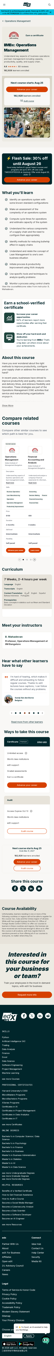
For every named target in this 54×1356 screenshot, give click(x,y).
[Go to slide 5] (34, 713)
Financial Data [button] (33, 503)
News (5, 1274)
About (5, 1248)
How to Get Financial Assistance (17, 1195)
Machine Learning (10, 1073)
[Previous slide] (11, 713)
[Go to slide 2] (27, 559)
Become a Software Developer (16, 1214)
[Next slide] (42, 713)
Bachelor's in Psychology (14, 1143)
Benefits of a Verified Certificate (17, 1191)
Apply (29, 1336)
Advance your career (27, 89)
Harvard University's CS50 (15, 1091)
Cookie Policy (9, 1298)
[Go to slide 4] (29, 713)
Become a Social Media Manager (17, 1202)
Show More (7, 405)
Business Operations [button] (13, 492)
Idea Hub (36, 1244)
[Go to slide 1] (23, 559)
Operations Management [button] (15, 503)
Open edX (7, 1261)
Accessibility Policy (12, 1303)
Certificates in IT (9, 1118)
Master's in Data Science (14, 1167)
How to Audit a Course (13, 1199)
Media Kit (36, 1261)
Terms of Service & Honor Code (18, 1290)
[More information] (30, 174)
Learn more (42, 13)
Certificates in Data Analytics (15, 1114)
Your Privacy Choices (13, 1320)
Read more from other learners (27, 722)
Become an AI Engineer (13, 1218)
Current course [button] (10, 444)
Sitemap (6, 1316)
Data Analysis (8, 1049)
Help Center (38, 1252)
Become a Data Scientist (13, 1210)
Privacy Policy (9, 1294)
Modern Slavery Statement (16, 1311)
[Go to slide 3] (30, 559)
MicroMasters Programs (13, 1095)
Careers (6, 1270)
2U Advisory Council (12, 1265)
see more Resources (12, 1224)
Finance (6, 1053)
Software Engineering (12, 1065)
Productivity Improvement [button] (15, 506)
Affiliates (6, 1257)
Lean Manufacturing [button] (13, 495)
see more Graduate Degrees (15, 1176)
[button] (24, 1016)
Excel (4, 1057)
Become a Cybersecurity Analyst (17, 1206)
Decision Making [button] (34, 495)
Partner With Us (10, 1244)
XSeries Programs (10, 1102)
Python (5, 1037)
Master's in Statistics (11, 1159)
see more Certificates (12, 1124)
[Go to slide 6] (38, 713)
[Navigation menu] (4, 4)
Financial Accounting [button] (35, 499)
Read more (10, 483)
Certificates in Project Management (18, 1110)
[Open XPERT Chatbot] (45, 1339)
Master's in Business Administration (19, 1155)
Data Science (8, 1061)
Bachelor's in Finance (12, 1147)
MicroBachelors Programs (14, 1098)
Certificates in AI (10, 1106)
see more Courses (10, 1079)
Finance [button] (44, 495)
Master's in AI (8, 1163)
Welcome (21, 286)
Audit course (29, 101)
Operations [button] (10, 499)
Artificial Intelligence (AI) (13, 1041)
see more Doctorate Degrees (16, 1179)
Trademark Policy (11, 1307)
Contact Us (37, 1248)
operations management (18, 21)
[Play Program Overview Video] (27, 123)
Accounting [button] (32, 492)
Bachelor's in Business (13, 1151)
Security (36, 1257)
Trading (5, 1045)
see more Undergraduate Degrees (18, 1173)
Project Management (12, 1069)
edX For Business (11, 1252)
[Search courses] (49, 4)
